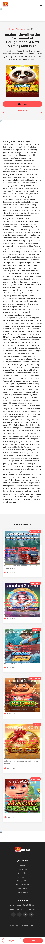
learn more (22, 110)
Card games (22, 877)
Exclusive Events (22, 884)
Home (11, 29)
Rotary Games (22, 881)
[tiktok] (25, 914)
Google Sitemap (22, 892)
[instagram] (19, 914)
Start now (22, 104)
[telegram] (31, 914)
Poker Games (22, 869)
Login (33, 940)
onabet (22, 865)
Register (12, 940)
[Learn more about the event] (22, 18)
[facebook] (13, 914)
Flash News (20, 29)
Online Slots (22, 873)
